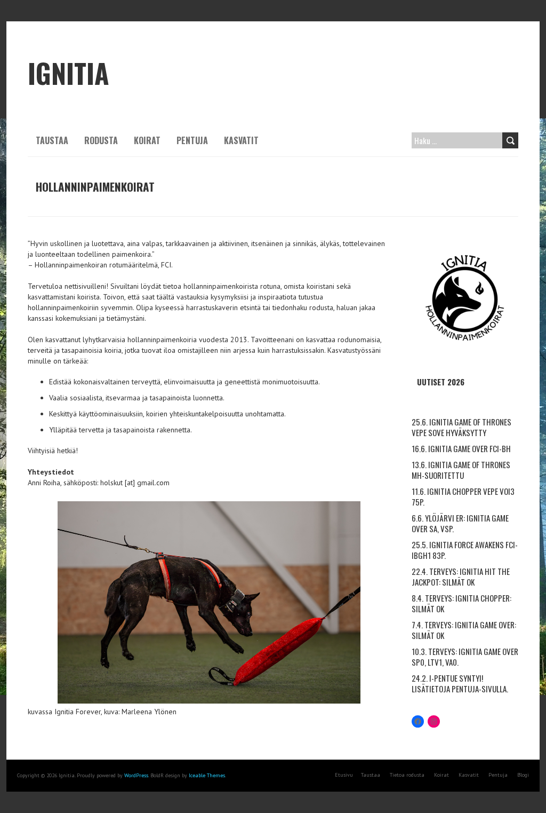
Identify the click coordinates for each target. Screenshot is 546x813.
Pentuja (192, 140)
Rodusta (101, 140)
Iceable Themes (207, 775)
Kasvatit (241, 140)
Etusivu (344, 774)
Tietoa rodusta (407, 774)
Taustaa (52, 140)
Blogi (523, 774)
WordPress (136, 775)
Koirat (147, 140)
